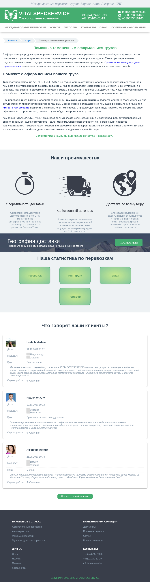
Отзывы (16, 563)
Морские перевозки (22, 536)
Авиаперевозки (20, 531)
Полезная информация (128, 27)
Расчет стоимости (93, 540)
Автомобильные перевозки (27, 526)
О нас (104, 27)
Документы (89, 526)
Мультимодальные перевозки (28, 540)
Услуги (55, 27)
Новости (16, 558)
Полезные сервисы (93, 531)
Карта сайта (18, 567)
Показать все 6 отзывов (75, 496)
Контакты (88, 27)
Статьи (87, 536)
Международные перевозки (25, 27)
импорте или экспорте (16, 107)
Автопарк (70, 27)
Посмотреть (129, 242)
